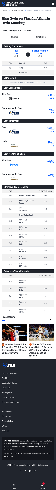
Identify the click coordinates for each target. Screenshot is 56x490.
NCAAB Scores (17, 11)
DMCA (4, 426)
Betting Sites (7, 392)
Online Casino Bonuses (10, 402)
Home (5, 11)
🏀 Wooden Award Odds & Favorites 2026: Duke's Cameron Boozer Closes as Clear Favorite (14, 348)
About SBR (6, 431)
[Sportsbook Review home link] (9, 365)
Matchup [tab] (14, 37)
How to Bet (6, 388)
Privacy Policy (7, 421)
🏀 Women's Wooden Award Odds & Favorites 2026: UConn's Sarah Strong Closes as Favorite (41, 350)
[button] (15, 37)
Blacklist (5, 378)
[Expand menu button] (52, 3)
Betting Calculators (9, 383)
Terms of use (7, 411)
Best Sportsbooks (8, 397)
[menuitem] (28, 373)
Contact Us (6, 416)
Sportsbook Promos (9, 373)
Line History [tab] (41, 37)
